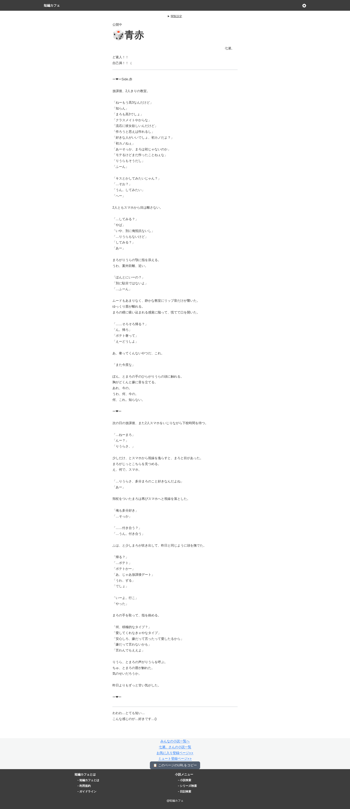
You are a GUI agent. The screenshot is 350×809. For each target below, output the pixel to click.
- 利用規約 (84, 785)
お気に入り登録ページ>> (175, 753)
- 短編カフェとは (88, 780)
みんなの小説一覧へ (175, 741)
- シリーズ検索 (187, 785)
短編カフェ (52, 5)
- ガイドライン (86, 791)
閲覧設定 (176, 16)
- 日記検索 (184, 791)
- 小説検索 (184, 780)
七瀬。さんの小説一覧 (175, 747)
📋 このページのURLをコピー (175, 765)
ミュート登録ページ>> (175, 758)
